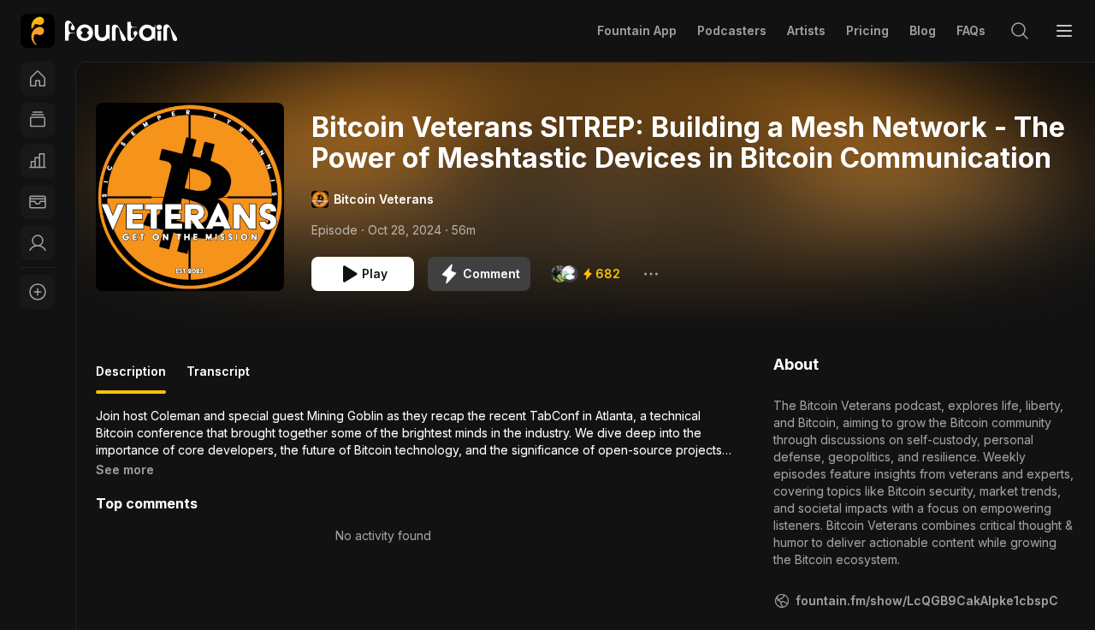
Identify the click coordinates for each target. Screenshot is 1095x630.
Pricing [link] (867, 30)
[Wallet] (38, 202)
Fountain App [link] (637, 30)
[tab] (131, 378)
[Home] (38, 79)
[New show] (38, 292)
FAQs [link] (971, 30)
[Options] (651, 274)
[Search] (1019, 30)
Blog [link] (922, 30)
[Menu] (1064, 31)
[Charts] (38, 161)
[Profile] (38, 243)
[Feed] (38, 120)
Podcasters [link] (731, 30)
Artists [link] (806, 30)
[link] (99, 31)
